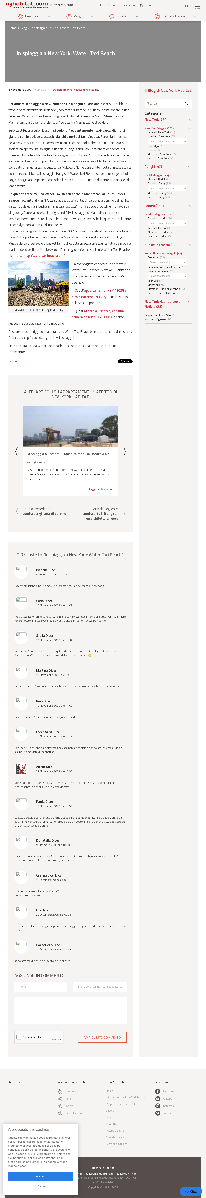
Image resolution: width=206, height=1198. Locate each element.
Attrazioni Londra (158, 232)
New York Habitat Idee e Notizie (162, 304)
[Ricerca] (186, 103)
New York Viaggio (87, 89)
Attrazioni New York (62, 89)
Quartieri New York (159, 136)
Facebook (168, 1091)
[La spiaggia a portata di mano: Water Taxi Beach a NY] (70, 426)
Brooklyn (153, 146)
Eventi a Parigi (156, 197)
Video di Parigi (156, 179)
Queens (152, 150)
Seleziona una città (160, 262)
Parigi (77, 16)
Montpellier (155, 285)
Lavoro (110, 1110)
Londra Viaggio (154, 214)
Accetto (40, 1176)
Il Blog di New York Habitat (168, 90)
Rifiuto (41, 1186)
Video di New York (159, 132)
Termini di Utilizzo (116, 1144)
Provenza (153, 257)
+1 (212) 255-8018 (61, 5)
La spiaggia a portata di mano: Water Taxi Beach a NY (68, 454)
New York (31, 16)
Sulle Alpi (153, 281)
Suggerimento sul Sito (158, 315)
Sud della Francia (173, 16)
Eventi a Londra (157, 236)
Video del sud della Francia (164, 267)
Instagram (169, 1106)
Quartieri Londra (157, 218)
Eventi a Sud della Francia (163, 293)
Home (12, 27)
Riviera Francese (158, 271)
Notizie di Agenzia (155, 319)
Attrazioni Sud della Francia (164, 289)
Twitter (167, 1113)
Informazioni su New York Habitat (126, 1097)
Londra (122, 16)
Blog (24, 27)
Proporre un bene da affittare (118, 5)
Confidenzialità (115, 1137)
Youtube (167, 1098)
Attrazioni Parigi (157, 193)
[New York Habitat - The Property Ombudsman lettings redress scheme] (20, 1099)
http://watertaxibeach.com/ (44, 255)
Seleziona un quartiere (162, 141)
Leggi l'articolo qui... (101, 489)
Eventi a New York (158, 158)
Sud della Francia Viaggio (160, 253)
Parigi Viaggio (153, 175)
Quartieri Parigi (156, 183)
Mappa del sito (115, 1130)
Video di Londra (157, 228)
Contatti (153, 5)
